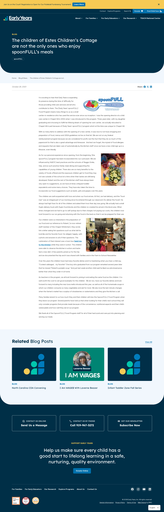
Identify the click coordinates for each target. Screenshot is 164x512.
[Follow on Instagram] (138, 489)
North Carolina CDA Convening (29, 387)
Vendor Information (107, 502)
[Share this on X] (148, 87)
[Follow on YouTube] (144, 489)
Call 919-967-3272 (82, 425)
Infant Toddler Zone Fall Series (125, 387)
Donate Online (82, 471)
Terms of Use (131, 502)
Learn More (79, 4)
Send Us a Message (34, 425)
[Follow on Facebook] (132, 489)
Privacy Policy (120, 502)
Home (14, 78)
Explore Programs (114, 11)
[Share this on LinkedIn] (151, 87)
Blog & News (23, 78)
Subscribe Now (130, 425)
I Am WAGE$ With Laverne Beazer (79, 387)
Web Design (142, 502)
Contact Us (92, 489)
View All (148, 342)
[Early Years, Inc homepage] (18, 18)
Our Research (50, 489)
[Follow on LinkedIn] (150, 489)
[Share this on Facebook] (145, 87)
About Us (81, 489)
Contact (103, 11)
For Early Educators (33, 489)
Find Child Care (153, 11)
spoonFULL (18, 59)
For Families (17, 489)
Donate (137, 11)
